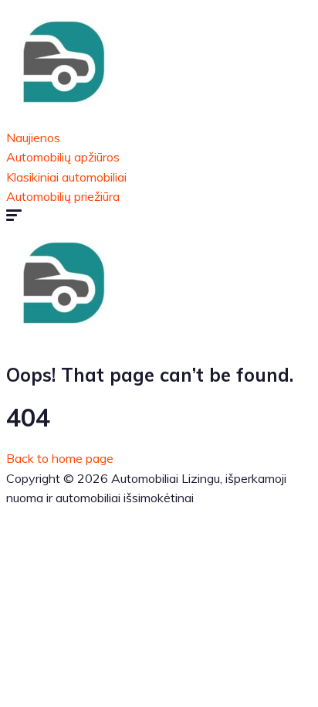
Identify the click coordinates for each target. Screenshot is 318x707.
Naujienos (33, 137)
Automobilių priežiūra (63, 196)
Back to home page (59, 458)
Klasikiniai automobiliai (66, 177)
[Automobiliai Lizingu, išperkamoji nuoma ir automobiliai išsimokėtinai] (64, 117)
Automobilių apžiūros (63, 157)
